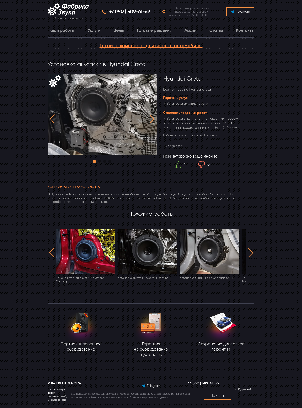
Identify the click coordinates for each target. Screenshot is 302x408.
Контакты (245, 31)
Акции (190, 31)
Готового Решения (204, 135)
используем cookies (88, 393)
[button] (52, 118)
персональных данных (156, 397)
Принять (217, 395)
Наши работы (61, 31)
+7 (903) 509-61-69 (129, 11)
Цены (118, 31)
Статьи (216, 31)
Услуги (94, 31)
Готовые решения (154, 31)
